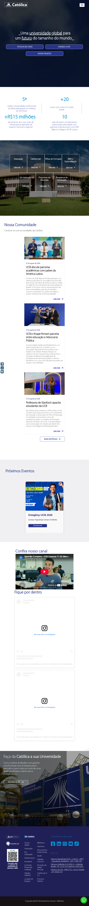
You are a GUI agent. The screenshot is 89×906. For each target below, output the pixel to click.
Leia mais (56, 299)
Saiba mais (17, 167)
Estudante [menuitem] (28, 862)
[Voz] (2, 367)
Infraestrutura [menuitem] (29, 858)
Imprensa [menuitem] (40, 846)
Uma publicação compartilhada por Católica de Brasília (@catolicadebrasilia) (44, 664)
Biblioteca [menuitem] (40, 843)
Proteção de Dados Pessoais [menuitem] (41, 867)
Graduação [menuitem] (28, 849)
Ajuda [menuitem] (39, 856)
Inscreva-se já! (14, 782)
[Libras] (2, 364)
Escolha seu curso (24, 47)
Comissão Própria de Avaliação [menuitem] (28, 867)
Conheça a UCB (64, 47)
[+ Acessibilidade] (2, 371)
